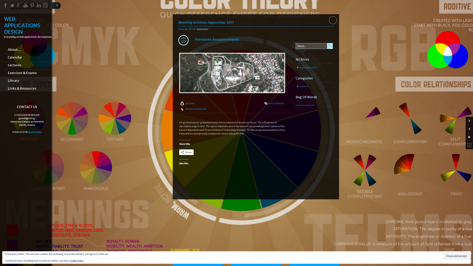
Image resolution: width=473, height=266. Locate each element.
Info (204, 109)
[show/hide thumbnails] (469, 145)
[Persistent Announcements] (232, 92)
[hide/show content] (333, 20)
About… (14, 50)
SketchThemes (35, 132)
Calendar (15, 57)
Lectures (14, 65)
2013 (190, 29)
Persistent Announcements (217, 39)
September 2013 (308, 67)
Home (181, 29)
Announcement (193, 109)
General (304, 86)
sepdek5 (189, 103)
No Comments (276, 103)
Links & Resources (22, 88)
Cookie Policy (76, 260)
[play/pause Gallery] (469, 137)
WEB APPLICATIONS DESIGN (22, 25)
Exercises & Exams (22, 73)
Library (13, 81)
